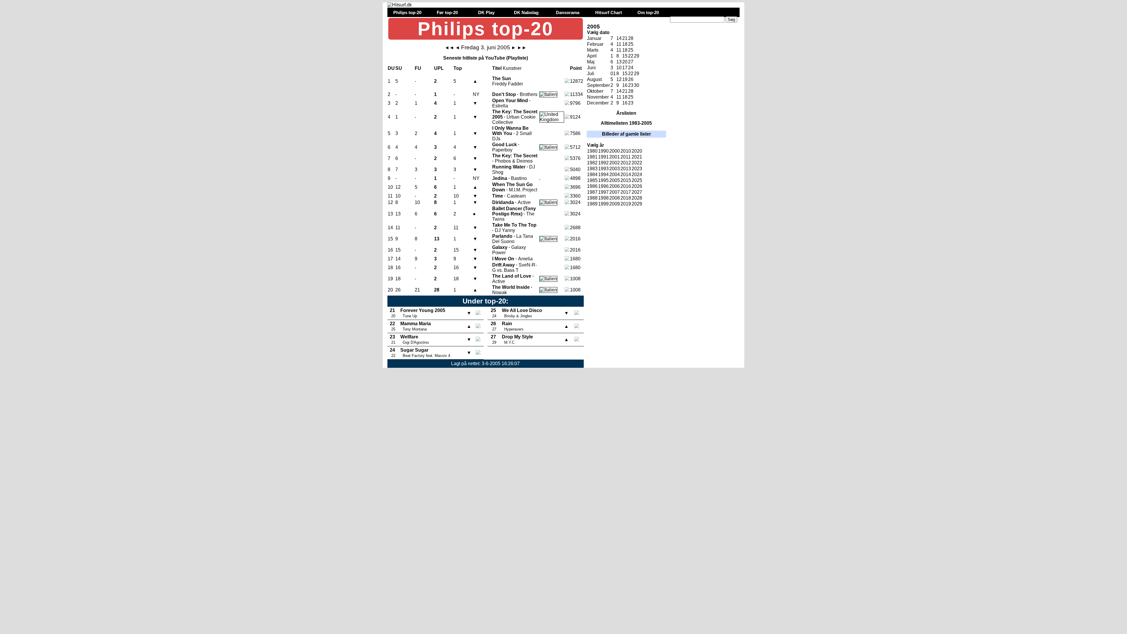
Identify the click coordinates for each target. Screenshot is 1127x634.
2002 (614, 162)
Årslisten (626, 113)
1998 (603, 197)
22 (630, 55)
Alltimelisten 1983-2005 (626, 123)
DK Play (486, 12)
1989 (592, 203)
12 (619, 79)
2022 (637, 162)
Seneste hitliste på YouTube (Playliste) (485, 57)
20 (624, 61)
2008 (614, 197)
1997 (603, 192)
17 (624, 67)
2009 (614, 203)
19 (624, 79)
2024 (637, 174)
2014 (625, 174)
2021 (637, 156)
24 (630, 67)
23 (630, 85)
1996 (603, 186)
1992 (603, 162)
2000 (614, 151)
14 (619, 38)
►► (522, 47)
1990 (603, 151)
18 (624, 44)
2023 (637, 168)
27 (630, 61)
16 (624, 85)
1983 (592, 168)
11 (618, 44)
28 (630, 38)
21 (624, 38)
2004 (614, 174)
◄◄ (449, 47)
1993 (603, 168)
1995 (603, 180)
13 (619, 61)
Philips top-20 (407, 12)
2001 (614, 156)
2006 (614, 186)
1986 (592, 186)
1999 (603, 203)
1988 (592, 197)
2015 (625, 180)
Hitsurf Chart (608, 12)
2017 (625, 192)
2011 (625, 156)
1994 (603, 174)
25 (630, 44)
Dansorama (567, 12)
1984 (592, 174)
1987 (592, 192)
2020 (637, 151)
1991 (603, 156)
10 (619, 67)
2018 (625, 197)
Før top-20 (447, 12)
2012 (625, 162)
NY (476, 94)
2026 (637, 186)
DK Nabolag (526, 12)
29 (636, 55)
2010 (625, 151)
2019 (625, 203)
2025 (637, 180)
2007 (614, 192)
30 (636, 85)
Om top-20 (648, 12)
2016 (625, 186)
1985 (592, 180)
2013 (625, 168)
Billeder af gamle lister (626, 133)
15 (624, 55)
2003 (614, 168)
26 (630, 79)
